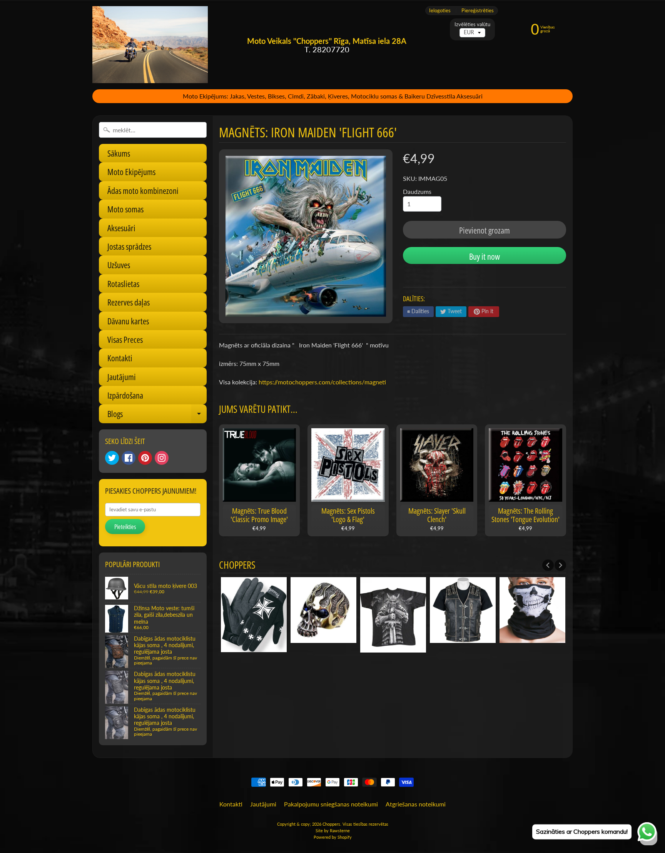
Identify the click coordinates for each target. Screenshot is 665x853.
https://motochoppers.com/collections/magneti (322, 382)
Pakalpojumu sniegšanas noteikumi (331, 804)
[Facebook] (128, 458)
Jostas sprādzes (129, 246)
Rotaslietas (123, 283)
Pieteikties (125, 526)
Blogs (157, 415)
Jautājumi (121, 376)
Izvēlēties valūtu (472, 24)
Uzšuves (118, 264)
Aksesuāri (121, 228)
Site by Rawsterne (333, 830)
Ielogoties (440, 10)
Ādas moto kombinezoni (143, 190)
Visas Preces (125, 339)
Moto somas (125, 209)
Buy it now (484, 256)
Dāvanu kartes (128, 321)
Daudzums (417, 191)
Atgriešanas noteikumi (416, 804)
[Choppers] (150, 44)
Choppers (331, 823)
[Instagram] (162, 458)
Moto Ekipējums (131, 171)
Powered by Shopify (333, 837)
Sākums (118, 153)
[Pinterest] (145, 458)
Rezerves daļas (128, 302)
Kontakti (119, 358)
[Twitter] (112, 458)
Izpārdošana (125, 395)
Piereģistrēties (477, 10)
